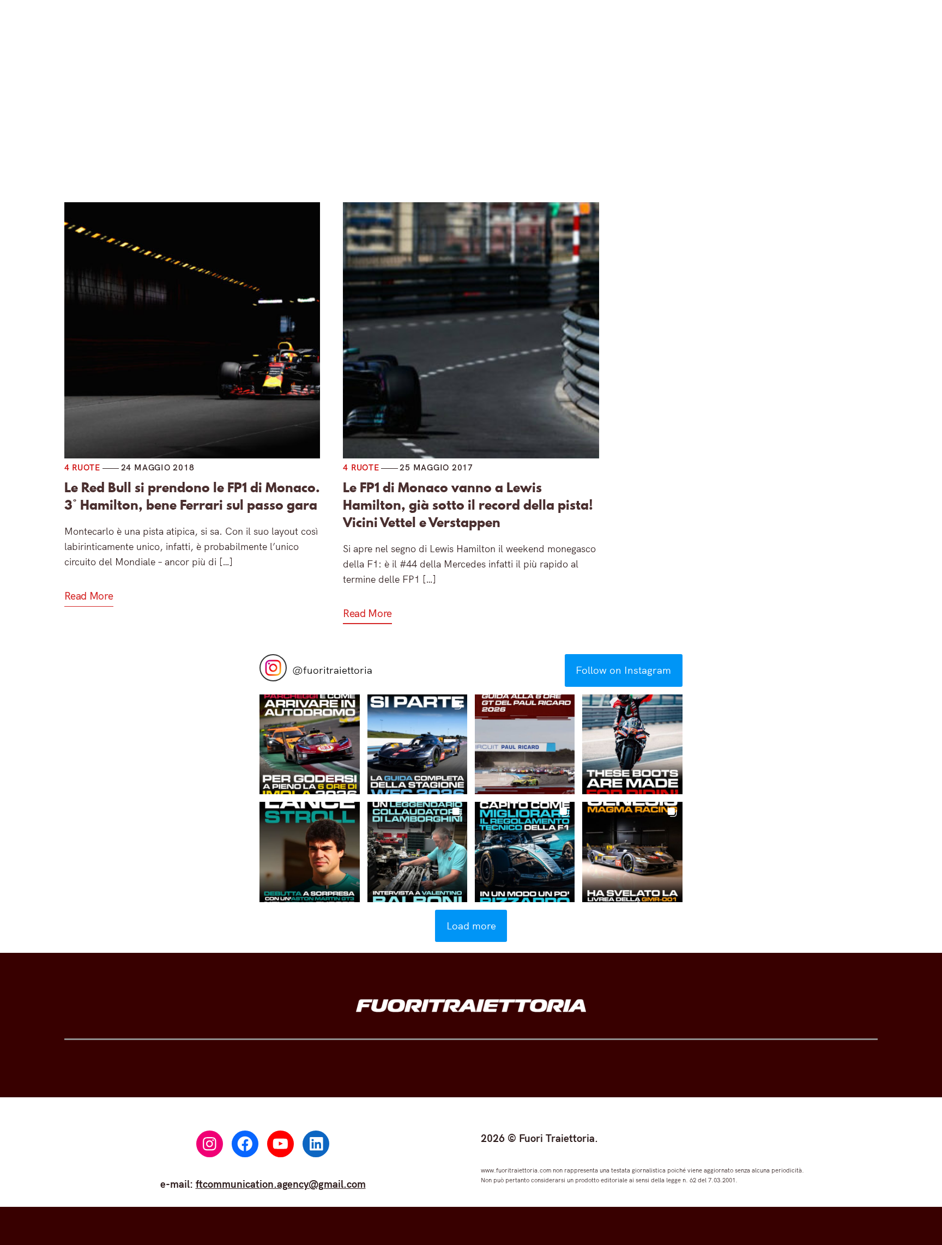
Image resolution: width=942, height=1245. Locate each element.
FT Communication (575, 129)
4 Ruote (321, 129)
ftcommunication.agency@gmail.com (281, 1183)
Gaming (479, 129)
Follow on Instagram (623, 669)
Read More (88, 595)
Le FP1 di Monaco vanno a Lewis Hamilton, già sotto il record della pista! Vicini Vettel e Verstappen (468, 505)
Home (255, 129)
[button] (309, 744)
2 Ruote (400, 129)
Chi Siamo (677, 129)
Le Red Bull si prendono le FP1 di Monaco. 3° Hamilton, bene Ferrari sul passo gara (192, 496)
